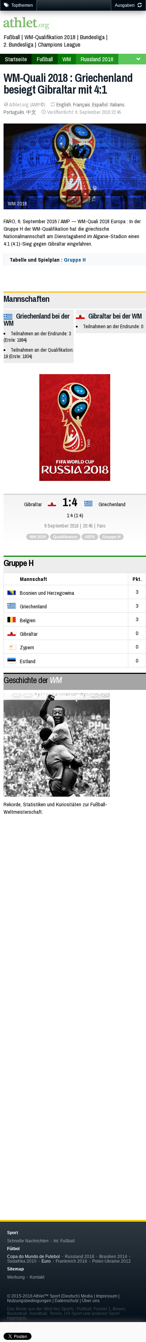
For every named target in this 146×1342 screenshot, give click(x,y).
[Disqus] (75, 1086)
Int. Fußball (64, 1240)
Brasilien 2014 (113, 1256)
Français (81, 104)
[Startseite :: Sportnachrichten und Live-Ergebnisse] (27, 24)
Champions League (59, 44)
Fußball (12, 37)
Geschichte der (33, 680)
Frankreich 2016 (71, 1261)
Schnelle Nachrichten (28, 1240)
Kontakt (37, 1277)
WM (66, 59)
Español (100, 104)
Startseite (16, 59)
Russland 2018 (96, 59)
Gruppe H (75, 259)
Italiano (117, 104)
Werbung (16, 1277)
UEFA (90, 537)
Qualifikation (65, 537)
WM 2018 (37, 537)
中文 (31, 112)
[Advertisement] (73, 902)
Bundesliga (92, 37)
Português (14, 112)
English (63, 104)
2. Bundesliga (18, 44)
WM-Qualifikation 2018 (49, 37)
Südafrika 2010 (21, 1261)
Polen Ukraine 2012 (111, 1261)
